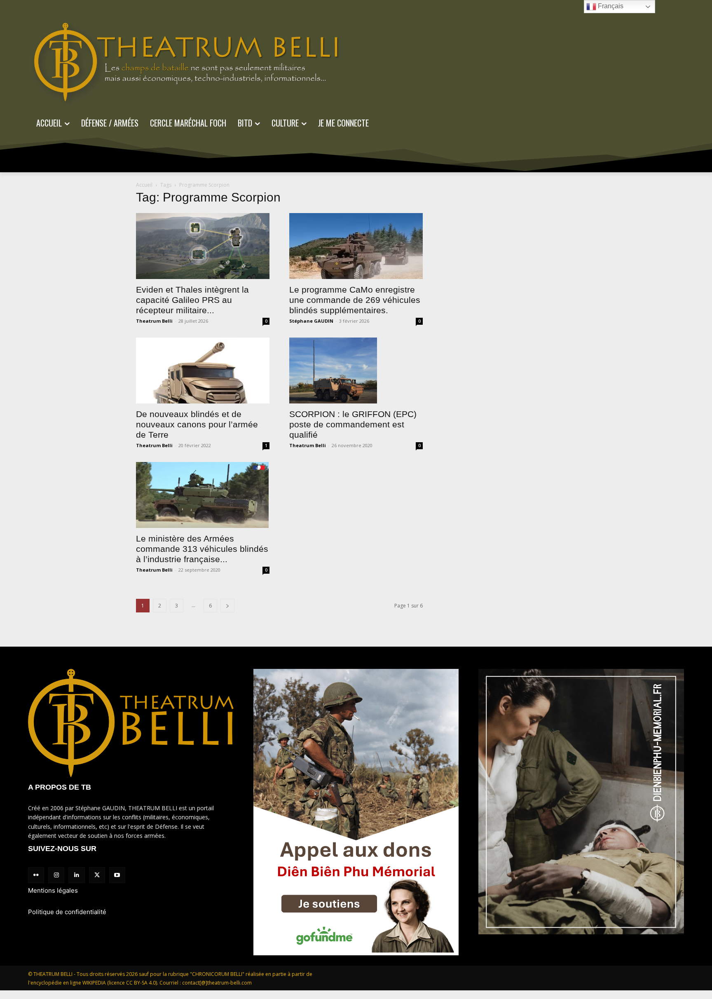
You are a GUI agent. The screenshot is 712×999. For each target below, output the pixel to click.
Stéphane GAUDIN (311, 321)
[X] (97, 875)
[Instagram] (56, 875)
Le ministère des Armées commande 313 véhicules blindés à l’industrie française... (202, 549)
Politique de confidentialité (67, 912)
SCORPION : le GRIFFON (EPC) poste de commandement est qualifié (353, 424)
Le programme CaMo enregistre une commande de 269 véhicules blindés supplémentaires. (354, 300)
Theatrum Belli (154, 321)
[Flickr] (36, 875)
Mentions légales (53, 890)
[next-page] (227, 605)
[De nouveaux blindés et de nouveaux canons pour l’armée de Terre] (202, 370)
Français (609, 5)
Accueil (144, 184)
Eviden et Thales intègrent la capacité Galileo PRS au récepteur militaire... (192, 300)
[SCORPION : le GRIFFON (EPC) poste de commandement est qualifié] (356, 370)
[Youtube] (117, 875)
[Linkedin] (76, 875)
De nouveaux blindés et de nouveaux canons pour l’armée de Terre (197, 424)
